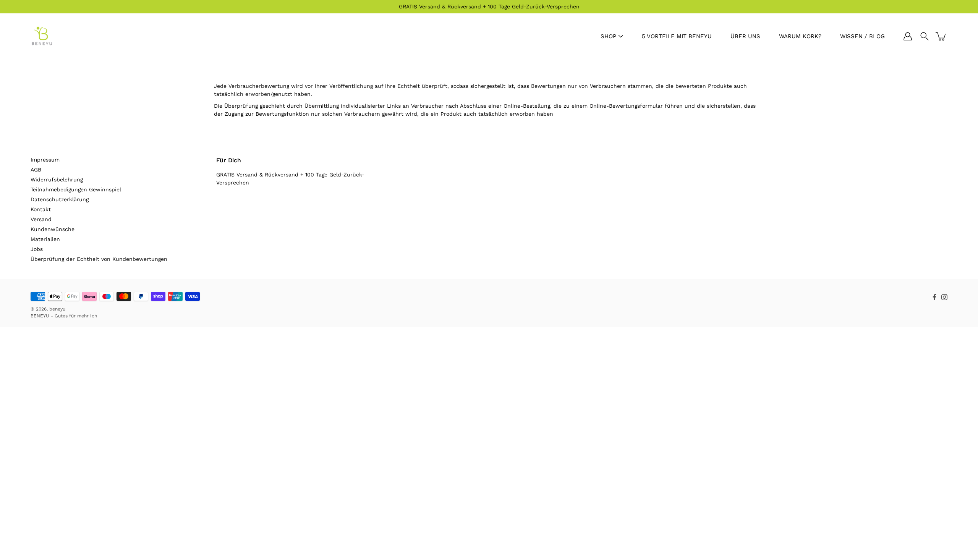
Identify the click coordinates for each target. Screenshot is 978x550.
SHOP (608, 36)
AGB (36, 170)
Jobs (37, 249)
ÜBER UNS (745, 36)
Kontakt (41, 209)
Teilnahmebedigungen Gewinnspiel (76, 189)
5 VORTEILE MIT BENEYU (677, 36)
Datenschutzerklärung (60, 199)
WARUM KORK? (800, 36)
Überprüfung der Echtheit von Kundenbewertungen (99, 259)
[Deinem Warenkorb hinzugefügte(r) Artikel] (941, 36)
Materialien (45, 239)
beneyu (57, 309)
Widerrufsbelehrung (57, 179)
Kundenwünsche (52, 229)
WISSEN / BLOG (862, 36)
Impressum (45, 160)
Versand (41, 219)
